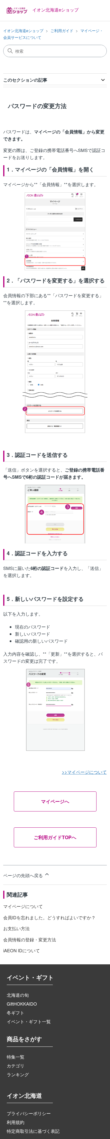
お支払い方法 (16, 928)
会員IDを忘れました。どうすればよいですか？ (49, 917)
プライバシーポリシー (29, 1113)
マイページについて (23, 906)
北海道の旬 (18, 995)
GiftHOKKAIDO (22, 1004)
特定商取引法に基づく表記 (33, 1131)
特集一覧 (15, 1057)
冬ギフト (15, 1012)
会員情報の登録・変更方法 (29, 939)
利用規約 (15, 1122)
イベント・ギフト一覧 (29, 1021)
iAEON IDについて (21, 950)
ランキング (18, 1074)
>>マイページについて (84, 772)
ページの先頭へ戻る (23, 875)
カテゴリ (15, 1065)
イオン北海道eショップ (23, 30)
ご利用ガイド (61, 30)
